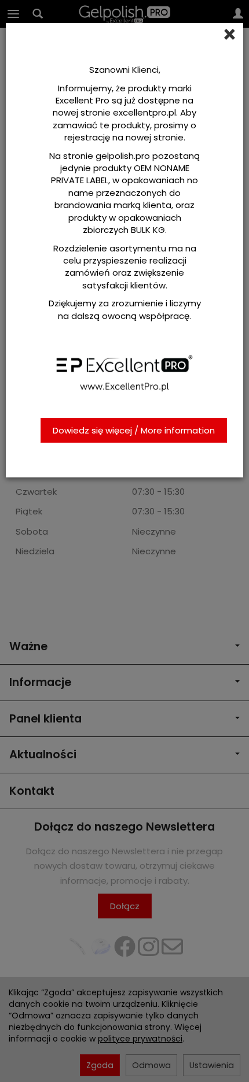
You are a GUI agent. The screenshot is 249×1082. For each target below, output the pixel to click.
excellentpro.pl (144, 112)
